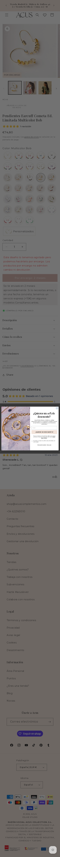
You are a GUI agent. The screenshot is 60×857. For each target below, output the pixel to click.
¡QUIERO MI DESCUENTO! (44, 432)
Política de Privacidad (41, 444)
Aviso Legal (49, 444)
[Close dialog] (57, 408)
